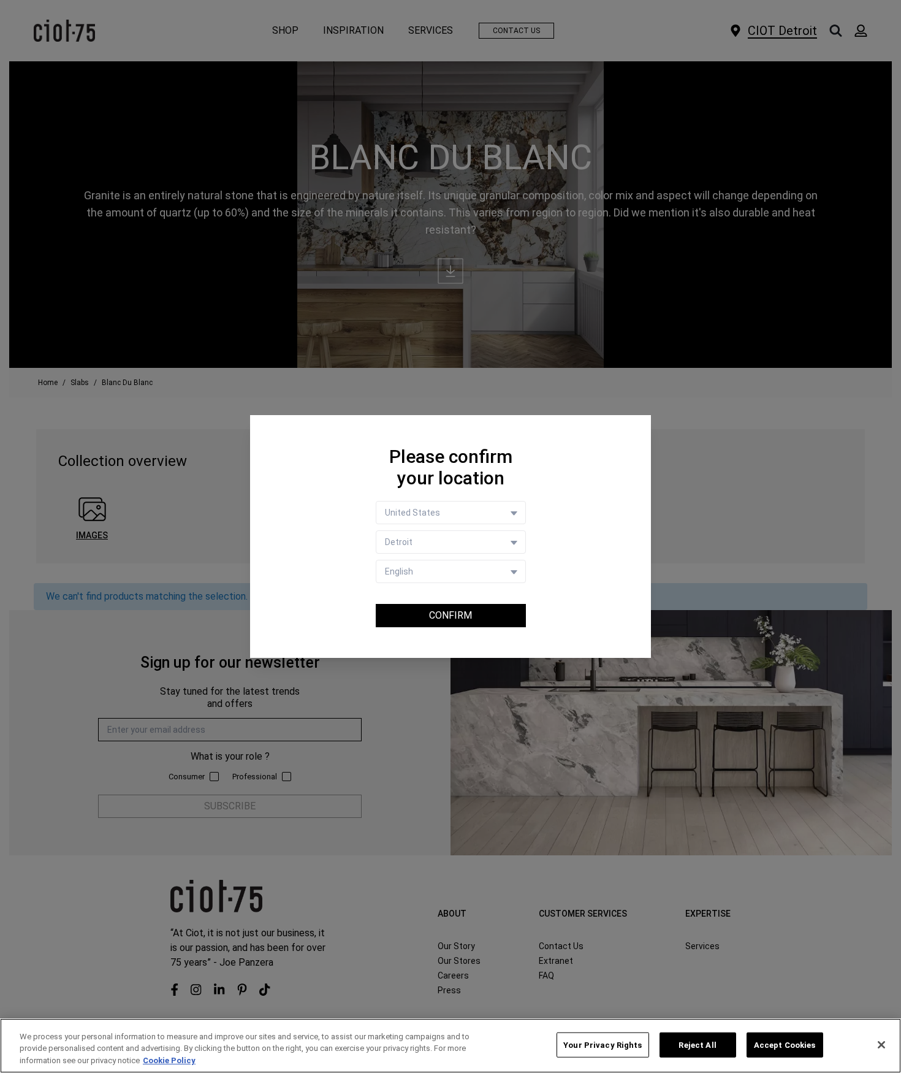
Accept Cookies (785, 1044)
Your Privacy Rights (602, 1044)
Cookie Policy (169, 1060)
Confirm (450, 615)
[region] (450, 1045)
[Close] (881, 1044)
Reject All (697, 1044)
